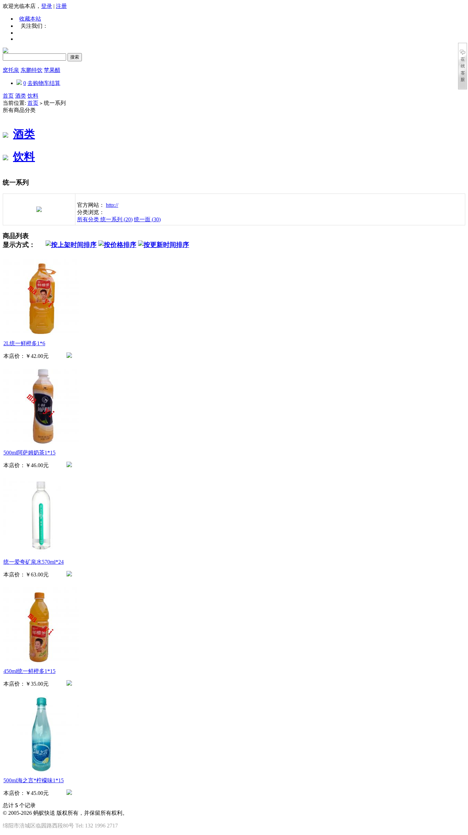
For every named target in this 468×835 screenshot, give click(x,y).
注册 (61, 6)
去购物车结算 (43, 83)
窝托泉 (11, 70)
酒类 (20, 96)
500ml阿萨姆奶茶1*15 (29, 453)
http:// (112, 205)
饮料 (32, 96)
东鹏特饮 (31, 70)
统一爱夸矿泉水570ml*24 (33, 562)
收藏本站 (30, 19)
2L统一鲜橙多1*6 (24, 343)
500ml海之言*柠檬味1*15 (33, 780)
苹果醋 (52, 70)
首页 (8, 96)
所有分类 (88, 219)
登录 (46, 6)
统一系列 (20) (116, 219)
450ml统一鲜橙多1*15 (29, 671)
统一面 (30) (147, 219)
